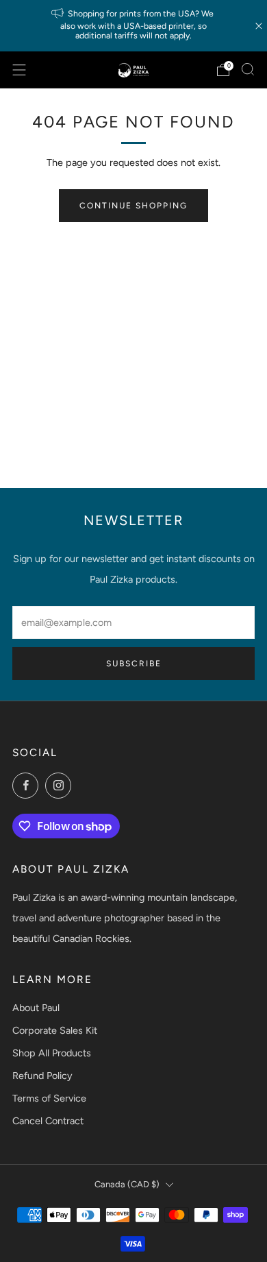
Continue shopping (133, 205)
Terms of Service (49, 1098)
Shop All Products (51, 1053)
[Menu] (19, 70)
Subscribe (134, 663)
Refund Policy (42, 1075)
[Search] (248, 69)
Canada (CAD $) (127, 1184)
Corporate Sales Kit (54, 1030)
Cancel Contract (48, 1121)
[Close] (259, 26)
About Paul (36, 1008)
